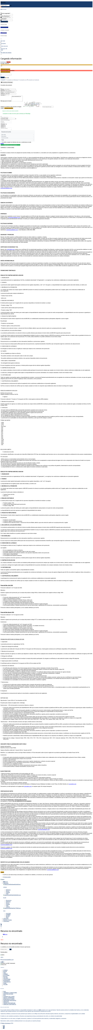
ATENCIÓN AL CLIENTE (8, 999)
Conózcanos (6, 921)
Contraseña (4, 18)
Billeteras (8, 890)
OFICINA (5, 984)
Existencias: (3, 62)
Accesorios (8, 900)
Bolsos (7, 891)
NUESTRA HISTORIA (8, 994)
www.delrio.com (11, 249)
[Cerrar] (1, 12)
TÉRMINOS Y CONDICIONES (10, 992)
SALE (4, 910)
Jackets (8, 907)
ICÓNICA (5, 887)
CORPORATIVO (7, 982)
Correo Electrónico (5, 16)
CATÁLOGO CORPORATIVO (9, 1004)
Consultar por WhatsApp (7, 82)
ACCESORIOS (6, 980)
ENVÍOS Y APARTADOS (8, 998)
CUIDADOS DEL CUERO (9, 996)
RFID (4, 995)
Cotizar (2, 77)
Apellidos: (3, 90)
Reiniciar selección (6, 69)
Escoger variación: (5, 63)
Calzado (8, 892)
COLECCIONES (6, 979)
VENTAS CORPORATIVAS (9, 1003)
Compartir (3, 80)
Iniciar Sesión (4, 21)
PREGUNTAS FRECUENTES (9, 1000)
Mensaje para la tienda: (6, 101)
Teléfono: (3, 93)
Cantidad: (3, 95)
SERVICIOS (6, 1001)
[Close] (1, 54)
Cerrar (2, 108)
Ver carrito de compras (6, 52)
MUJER (4, 897)
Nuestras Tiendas (7, 920)
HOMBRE (8, 914)
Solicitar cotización (9, 108)
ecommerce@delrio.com (6, 188)
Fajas (7, 893)
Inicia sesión (7, 877)
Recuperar (4, 33)
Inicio (4, 991)
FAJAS (4, 983)
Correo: (2, 92)
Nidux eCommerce (6, 1023)
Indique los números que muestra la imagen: (11, 106)
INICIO (6, 881)
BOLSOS (5, 976)
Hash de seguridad (5, 13)
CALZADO (8, 913)
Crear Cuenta (5, 27)
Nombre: (3, 89)
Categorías (5, 883)
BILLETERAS (6, 975)
